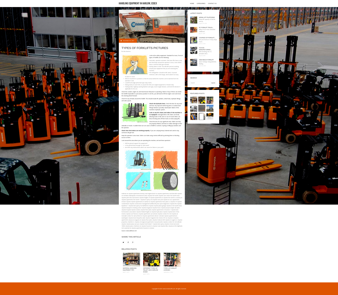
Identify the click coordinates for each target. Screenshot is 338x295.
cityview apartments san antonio (148, 214)
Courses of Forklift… (207, 37)
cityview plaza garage (160, 206)
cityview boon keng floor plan (137, 218)
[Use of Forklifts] (201, 108)
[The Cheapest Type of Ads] (201, 116)
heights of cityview (149, 197)
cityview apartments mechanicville (167, 193)
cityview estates (135, 210)
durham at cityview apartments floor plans (156, 201)
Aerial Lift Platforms (207, 17)
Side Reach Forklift (206, 60)
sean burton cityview (138, 197)
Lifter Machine (127, 51)
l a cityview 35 (173, 201)
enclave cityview (126, 201)
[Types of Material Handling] (209, 108)
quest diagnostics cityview (167, 204)
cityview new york (158, 199)
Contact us (212, 3)
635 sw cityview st (168, 218)
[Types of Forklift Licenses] (172, 259)
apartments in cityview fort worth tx (165, 197)
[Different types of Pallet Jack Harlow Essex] (152, 259)
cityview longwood (147, 208)
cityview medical (157, 220)
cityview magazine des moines (154, 218)
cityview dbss (164, 226)
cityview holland (140, 212)
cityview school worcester (172, 224)
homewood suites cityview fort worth (147, 195)
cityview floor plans (146, 210)
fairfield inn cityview (148, 206)
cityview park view (127, 197)
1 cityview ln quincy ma (146, 199)
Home (192, 3)
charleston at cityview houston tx (143, 226)
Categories (201, 3)
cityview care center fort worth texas (169, 195)
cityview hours (157, 208)
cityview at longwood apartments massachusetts (149, 222)
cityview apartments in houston (161, 210)
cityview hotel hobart (146, 224)
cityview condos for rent (165, 214)
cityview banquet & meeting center (131, 208)
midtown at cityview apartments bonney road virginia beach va (139, 193)
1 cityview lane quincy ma (135, 206)
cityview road (156, 226)
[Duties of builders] (209, 116)
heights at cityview (151, 212)
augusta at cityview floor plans (143, 220)
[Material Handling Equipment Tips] (132, 259)
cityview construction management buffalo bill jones (144, 204)
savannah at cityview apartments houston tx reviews (139, 228)
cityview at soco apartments (171, 199)
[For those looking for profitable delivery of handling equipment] (193, 116)
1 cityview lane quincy (158, 224)
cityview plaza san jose (132, 224)
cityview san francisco (132, 214)
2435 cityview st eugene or (169, 220)
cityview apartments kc (137, 201)
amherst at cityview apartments (145, 216)
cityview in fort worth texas (174, 206)
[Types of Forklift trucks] (193, 108)
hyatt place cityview (162, 212)
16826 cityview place (127, 226)
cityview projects (166, 208)
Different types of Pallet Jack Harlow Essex (150, 270)
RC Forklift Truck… (206, 27)
